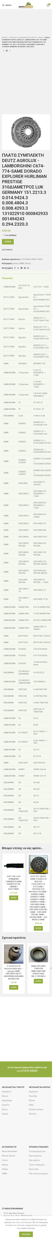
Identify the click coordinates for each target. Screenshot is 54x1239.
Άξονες (5, 1096)
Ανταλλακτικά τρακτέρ (27, 37)
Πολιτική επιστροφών (38, 1174)
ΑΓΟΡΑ (8, 241)
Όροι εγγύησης (35, 1156)
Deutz (15, 263)
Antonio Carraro (8, 1156)
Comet (5, 1160)
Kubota (5, 1165)
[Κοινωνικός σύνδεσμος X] (18, 268)
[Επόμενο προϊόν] (9, 50)
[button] (13, 897)
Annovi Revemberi (9, 1151)
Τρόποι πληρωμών (37, 1165)
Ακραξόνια (6, 1092)
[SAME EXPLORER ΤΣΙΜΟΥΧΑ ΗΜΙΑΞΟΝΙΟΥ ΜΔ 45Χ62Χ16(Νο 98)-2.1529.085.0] (38, 954)
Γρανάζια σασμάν (36, 1109)
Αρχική (4, 37)
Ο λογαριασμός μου (37, 1151)
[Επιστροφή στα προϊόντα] (6, 50)
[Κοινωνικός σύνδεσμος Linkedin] (28, 268)
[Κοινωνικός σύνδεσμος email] (21, 268)
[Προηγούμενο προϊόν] (3, 50)
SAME (21, 263)
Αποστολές (34, 1169)
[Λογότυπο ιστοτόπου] (26, 5)
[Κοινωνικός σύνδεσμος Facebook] (14, 268)
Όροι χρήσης (34, 1160)
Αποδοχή (26, 1234)
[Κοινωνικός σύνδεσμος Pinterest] (25, 268)
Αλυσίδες (33, 1096)
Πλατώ (40, 37)
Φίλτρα (5, 1114)
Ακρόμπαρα (7, 1100)
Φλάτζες (32, 1114)
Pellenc (5, 1169)
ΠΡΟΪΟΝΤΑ (13, 37)
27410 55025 (29, 1070)
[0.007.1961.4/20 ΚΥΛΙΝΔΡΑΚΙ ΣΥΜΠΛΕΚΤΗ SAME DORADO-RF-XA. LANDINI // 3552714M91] (13, 864)
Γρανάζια (5, 1105)
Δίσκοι (5, 1109)
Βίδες (31, 1105)
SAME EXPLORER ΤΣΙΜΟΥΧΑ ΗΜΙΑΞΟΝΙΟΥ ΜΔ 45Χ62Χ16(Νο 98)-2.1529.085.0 (38, 971)
